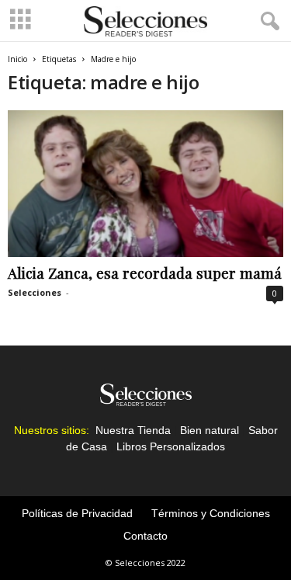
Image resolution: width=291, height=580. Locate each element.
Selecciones (34, 292)
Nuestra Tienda (133, 430)
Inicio (17, 59)
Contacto (145, 536)
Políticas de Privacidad (77, 513)
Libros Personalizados (170, 446)
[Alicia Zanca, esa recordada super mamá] (145, 183)
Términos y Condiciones (210, 513)
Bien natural (209, 430)
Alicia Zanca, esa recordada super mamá (145, 272)
